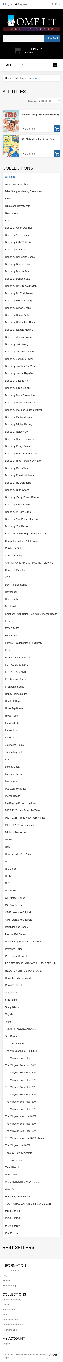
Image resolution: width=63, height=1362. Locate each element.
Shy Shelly (11, 992)
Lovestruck (11, 781)
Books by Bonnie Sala (17, 271)
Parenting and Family (16, 926)
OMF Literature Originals (18, 919)
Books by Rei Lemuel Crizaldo (21, 453)
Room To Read (13, 985)
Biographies (11, 213)
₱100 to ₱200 (12, 1211)
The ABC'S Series (15, 1043)
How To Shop (10, 1285)
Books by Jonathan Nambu (20, 351)
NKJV (8, 876)
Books (8, 220)
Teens (8, 1021)
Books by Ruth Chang (17, 489)
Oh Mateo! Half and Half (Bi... (38, 139)
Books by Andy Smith (17, 235)
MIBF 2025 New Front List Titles (22, 810)
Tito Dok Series (13, 1160)
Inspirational (11, 730)
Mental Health (12, 795)
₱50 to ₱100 (11, 1232)
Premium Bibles (14, 948)
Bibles (8, 198)
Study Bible (11, 999)
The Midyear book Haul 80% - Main (24, 1138)
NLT (7, 883)
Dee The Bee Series (16, 584)
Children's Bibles (14, 548)
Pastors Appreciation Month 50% (23, 941)
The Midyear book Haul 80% (20, 1116)
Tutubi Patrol (12, 1167)
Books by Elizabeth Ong (18, 300)
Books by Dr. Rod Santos (19, 293)
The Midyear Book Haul (18, 1058)
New (7, 846)
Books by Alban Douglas (18, 227)
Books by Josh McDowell (19, 358)
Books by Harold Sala (17, 315)
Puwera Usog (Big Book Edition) (40, 114)
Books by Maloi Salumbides (20, 395)
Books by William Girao (18, 511)
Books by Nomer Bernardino (20, 439)
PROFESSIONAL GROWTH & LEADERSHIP (30, 963)
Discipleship (11, 606)
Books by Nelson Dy (16, 431)
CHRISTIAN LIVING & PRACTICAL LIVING (29, 562)
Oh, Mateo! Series (15, 897)
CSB (7, 577)
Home (8, 78)
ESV (7, 621)
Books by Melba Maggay (18, 417)
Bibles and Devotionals (17, 205)
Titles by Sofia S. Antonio (18, 1152)
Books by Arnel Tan (15, 249)
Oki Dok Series (13, 905)
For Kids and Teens (15, 679)
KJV (7, 759)
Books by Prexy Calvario (18, 446)
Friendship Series (14, 686)
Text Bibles (11, 1036)
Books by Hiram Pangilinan (20, 322)
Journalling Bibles (14, 752)
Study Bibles (12, 1007)
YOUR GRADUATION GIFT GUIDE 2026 (28, 1203)
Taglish (9, 1014)
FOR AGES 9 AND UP (17, 672)
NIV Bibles (11, 868)
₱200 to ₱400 (12, 1218)
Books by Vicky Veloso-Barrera (22, 497)
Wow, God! (11, 1189)
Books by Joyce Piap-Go (19, 373)
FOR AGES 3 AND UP (17, 657)
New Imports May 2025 (18, 854)
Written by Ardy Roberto (18, 1196)
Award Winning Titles (16, 184)
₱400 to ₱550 (12, 1225)
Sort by (32, 101)
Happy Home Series (16, 693)
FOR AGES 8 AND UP (17, 664)
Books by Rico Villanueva (19, 468)
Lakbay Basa (12, 766)
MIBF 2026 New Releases (19, 824)
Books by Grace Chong (18, 307)
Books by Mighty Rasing (18, 424)
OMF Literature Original (18, 912)
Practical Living (10, 1319)
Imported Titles (13, 723)
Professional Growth (16, 956)
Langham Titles (13, 774)
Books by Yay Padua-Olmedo (21, 519)
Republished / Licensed (18, 978)
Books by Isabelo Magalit (19, 329)
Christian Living (13, 555)
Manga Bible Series (15, 788)
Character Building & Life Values (22, 541)
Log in (8, 4)
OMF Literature (11, 1270)
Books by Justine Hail (17, 380)
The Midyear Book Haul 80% (20, 1072)
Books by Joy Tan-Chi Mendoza (22, 366)
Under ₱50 (11, 1174)
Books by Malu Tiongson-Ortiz (21, 402)
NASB (8, 839)
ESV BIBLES (12, 628)
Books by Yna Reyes (16, 526)
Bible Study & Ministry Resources (23, 191)
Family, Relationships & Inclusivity (23, 642)
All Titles (19, 78)
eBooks (6, 1280)
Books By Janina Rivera (18, 337)
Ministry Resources (16, 832)
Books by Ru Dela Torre (18, 482)
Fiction (8, 650)
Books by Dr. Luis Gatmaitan (21, 285)
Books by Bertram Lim (17, 264)
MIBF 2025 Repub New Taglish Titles (25, 817)
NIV (7, 861)
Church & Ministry (15, 570)
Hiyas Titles (11, 715)
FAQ (5, 1275)
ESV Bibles (11, 635)
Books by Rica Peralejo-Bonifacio (23, 460)
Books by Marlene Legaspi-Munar (23, 409)
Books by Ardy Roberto (18, 242)
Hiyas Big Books (14, 708)
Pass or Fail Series (15, 934)
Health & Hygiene (14, 701)
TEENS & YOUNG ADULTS (20, 1028)
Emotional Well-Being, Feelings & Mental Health (31, 613)
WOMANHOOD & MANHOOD (22, 1181)
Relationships (10, 1329)
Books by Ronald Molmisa (19, 475)
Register (22, 4)
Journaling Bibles (14, 744)
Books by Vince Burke (17, 504)
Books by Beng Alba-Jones (20, 256)
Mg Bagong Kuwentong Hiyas (21, 803)
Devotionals (11, 599)
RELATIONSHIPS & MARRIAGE (23, 970)
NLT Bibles (11, 890)
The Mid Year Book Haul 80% (21, 1050)
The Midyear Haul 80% (17, 1145)
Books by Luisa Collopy (18, 387)
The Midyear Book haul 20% (20, 1065)
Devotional (11, 591)
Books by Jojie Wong (16, 344)
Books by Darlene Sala (17, 278)
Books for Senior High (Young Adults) (25, 533)
